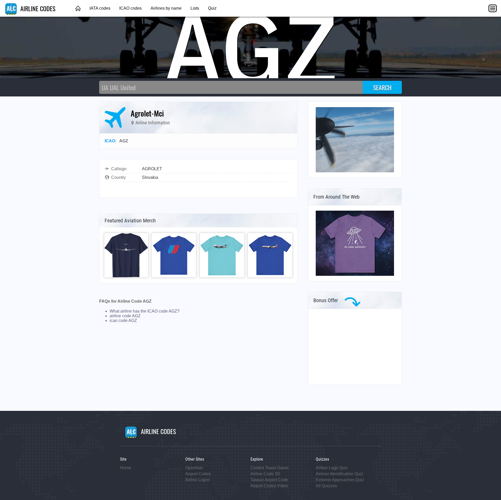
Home (125, 468)
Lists (194, 8)
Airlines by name (166, 8)
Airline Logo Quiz (332, 468)
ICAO (110, 141)
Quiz (212, 8)
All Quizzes (326, 486)
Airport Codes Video (269, 486)
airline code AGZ (125, 316)
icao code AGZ (123, 320)
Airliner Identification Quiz (339, 474)
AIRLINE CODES (37, 8)
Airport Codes (198, 474)
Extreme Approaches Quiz (340, 480)
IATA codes (100, 8)
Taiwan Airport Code (269, 480)
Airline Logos (197, 480)
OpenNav (194, 468)
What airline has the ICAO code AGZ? (145, 311)
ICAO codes (130, 8)
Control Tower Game (269, 468)
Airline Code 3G (265, 474)
